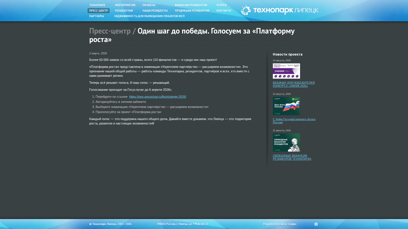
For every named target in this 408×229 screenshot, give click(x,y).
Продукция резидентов (192, 11)
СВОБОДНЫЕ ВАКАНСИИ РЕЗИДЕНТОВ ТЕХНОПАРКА (292, 157)
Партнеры (96, 16)
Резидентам (124, 11)
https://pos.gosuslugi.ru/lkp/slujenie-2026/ (157, 96)
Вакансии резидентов (191, 5)
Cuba (292, 224)
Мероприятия (125, 5)
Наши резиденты (155, 11)
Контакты (224, 11)
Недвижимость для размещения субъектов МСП (149, 16)
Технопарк (97, 5)
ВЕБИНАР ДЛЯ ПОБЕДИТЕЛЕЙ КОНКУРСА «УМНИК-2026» (294, 84)
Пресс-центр (98, 11)
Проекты (149, 5)
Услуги (222, 5)
